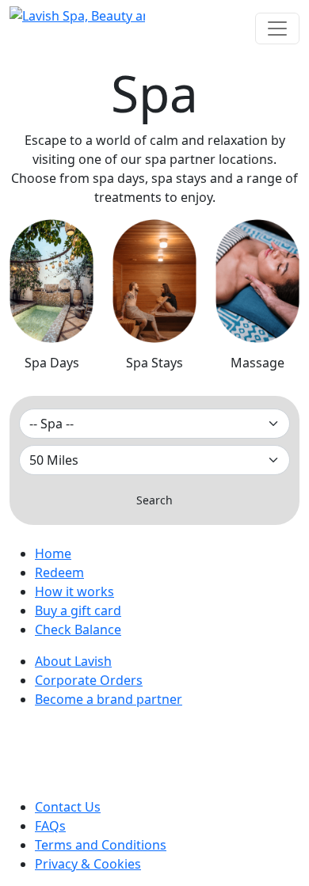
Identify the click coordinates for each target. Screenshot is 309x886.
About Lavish (73, 661)
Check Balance (78, 629)
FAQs (50, 826)
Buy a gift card (78, 610)
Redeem (59, 572)
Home (53, 553)
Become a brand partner (108, 699)
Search (154, 500)
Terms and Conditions (100, 845)
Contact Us (68, 807)
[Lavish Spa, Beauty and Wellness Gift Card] (77, 15)
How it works (74, 591)
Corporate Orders (89, 680)
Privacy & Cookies (88, 864)
